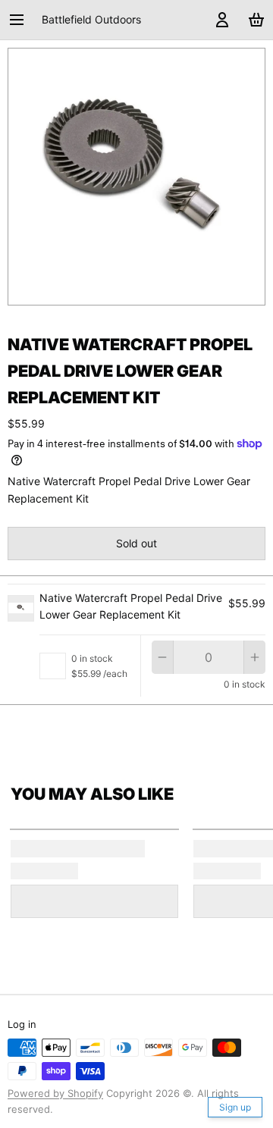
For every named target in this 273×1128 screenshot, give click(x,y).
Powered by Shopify (55, 1093)
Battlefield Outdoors (91, 19)
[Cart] (253, 19)
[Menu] (22, 19)
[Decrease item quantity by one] (162, 657)
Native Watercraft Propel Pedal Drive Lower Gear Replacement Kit (130, 606)
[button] (136, 543)
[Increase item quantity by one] (254, 657)
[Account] (219, 19)
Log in (22, 1024)
